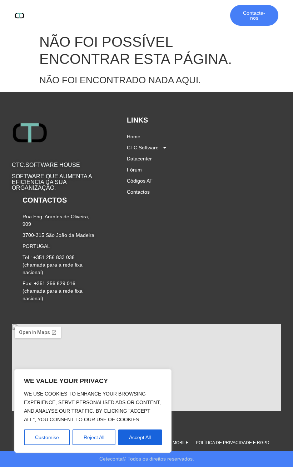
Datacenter (142, 11)
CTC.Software (95, 11)
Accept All (140, 437)
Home (61, 11)
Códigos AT (204, 11)
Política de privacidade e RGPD (232, 442)
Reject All (94, 437)
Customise (47, 437)
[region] (93, 411)
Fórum (173, 11)
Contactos (141, 20)
